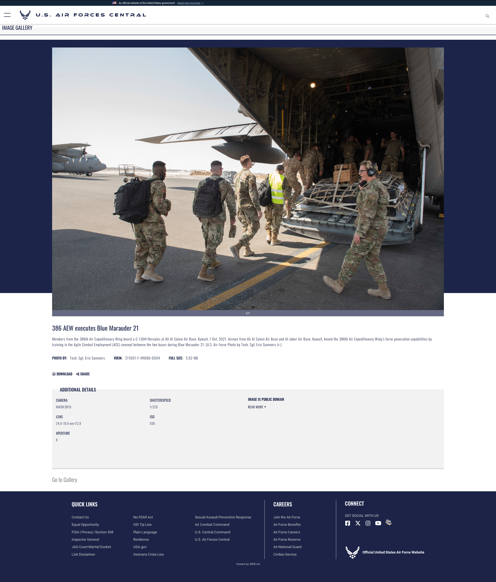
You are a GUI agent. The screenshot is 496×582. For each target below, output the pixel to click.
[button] (190, 3)
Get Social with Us (362, 516)
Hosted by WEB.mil (248, 564)
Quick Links (84, 504)
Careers (282, 504)
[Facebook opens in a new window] (348, 523)
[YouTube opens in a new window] (378, 523)
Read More (256, 407)
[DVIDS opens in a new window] (388, 522)
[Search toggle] (488, 15)
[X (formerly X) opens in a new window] (358, 523)
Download (64, 373)
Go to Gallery (64, 479)
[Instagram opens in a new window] (368, 523)
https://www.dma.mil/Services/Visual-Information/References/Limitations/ (293, 426)
